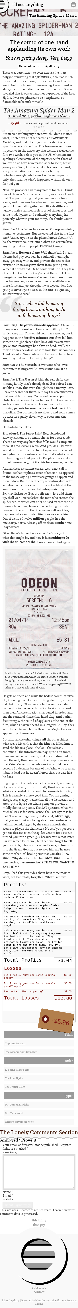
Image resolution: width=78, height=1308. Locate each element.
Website (8, 1199)
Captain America (15, 1043)
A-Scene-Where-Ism (17, 1069)
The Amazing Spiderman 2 (21, 1052)
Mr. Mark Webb (14, 1113)
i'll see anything (27, 4)
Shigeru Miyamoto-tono (19, 1122)
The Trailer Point (15, 1087)
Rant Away (10, 1152)
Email (8, 1195)
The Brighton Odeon (52, 116)
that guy (39, 1225)
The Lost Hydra (14, 1078)
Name (8, 1192)
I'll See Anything (10, 1300)
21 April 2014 (19, 116)
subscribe (39, 1287)
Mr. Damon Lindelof (17, 1104)
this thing (39, 1220)
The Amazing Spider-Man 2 (39, 110)
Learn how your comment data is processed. (37, 1212)
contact (39, 1292)
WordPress (41, 1300)
